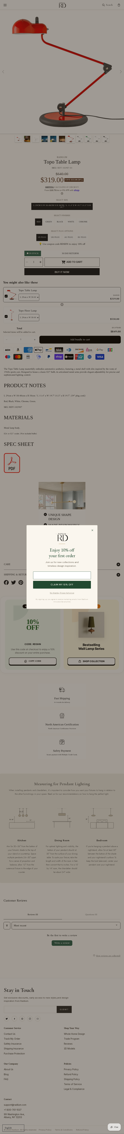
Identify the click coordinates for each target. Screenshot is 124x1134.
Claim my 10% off (62, 584)
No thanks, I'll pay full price (62, 593)
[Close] (92, 530)
